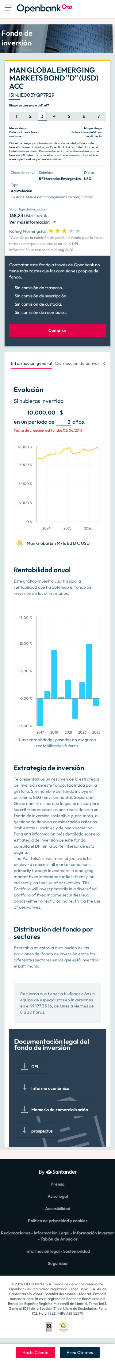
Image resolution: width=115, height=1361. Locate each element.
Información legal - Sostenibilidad (57, 1251)
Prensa (57, 1184)
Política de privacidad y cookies (57, 1220)
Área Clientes (80, 1352)
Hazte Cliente (35, 1352)
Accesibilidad (57, 1208)
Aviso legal (58, 1196)
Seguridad (57, 1263)
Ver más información (30, 222)
